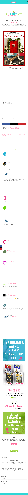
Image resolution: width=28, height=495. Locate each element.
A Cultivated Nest (14, 13)
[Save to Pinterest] (1, 249)
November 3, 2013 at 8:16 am (11, 262)
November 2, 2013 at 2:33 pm (12, 173)
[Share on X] (1, 247)
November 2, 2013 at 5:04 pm (11, 241)
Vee (7, 250)
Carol (8, 162)
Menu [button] (14, 4)
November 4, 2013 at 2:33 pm (12, 221)
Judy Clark (8, 282)
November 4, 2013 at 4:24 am (11, 295)
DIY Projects (8, 127)
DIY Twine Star (13, 128)
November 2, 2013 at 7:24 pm (11, 251)
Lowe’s (13, 26)
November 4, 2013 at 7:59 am (11, 305)
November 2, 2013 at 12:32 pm (11, 163)
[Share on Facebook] (1, 246)
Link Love (19, 127)
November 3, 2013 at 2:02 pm (11, 283)
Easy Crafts (17, 128)
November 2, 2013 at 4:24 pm (11, 207)
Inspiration (16, 127)
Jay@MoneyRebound (10, 294)
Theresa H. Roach (9, 261)
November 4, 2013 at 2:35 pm (12, 316)
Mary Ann (8, 152)
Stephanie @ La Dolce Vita (11, 196)
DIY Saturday (12, 127)
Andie (8, 206)
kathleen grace (9, 240)
